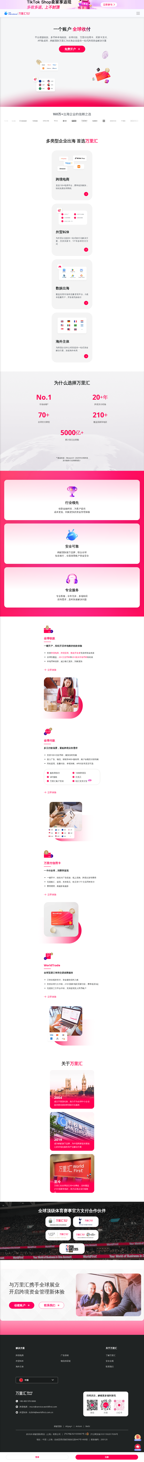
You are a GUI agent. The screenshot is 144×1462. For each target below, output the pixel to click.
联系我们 (110, 1366)
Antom (79, 1426)
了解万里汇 (111, 1355)
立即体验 (51, 669)
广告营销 (65, 1355)
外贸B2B (19, 1361)
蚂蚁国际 (58, 1426)
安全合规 (110, 1361)
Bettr (88, 1426)
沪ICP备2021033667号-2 (75, 1433)
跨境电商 (20, 1355)
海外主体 (20, 1366)
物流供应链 (66, 1361)
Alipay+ (68, 1426)
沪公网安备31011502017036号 (104, 1434)
